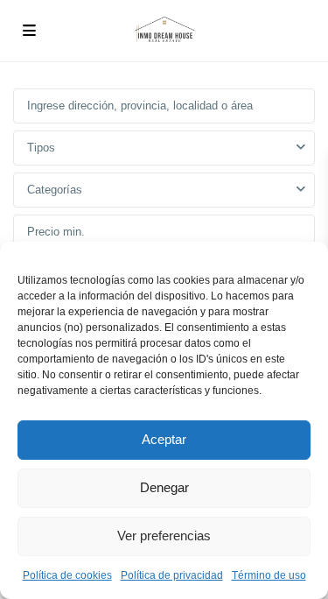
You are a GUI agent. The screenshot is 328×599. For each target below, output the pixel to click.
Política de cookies (67, 575)
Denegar (164, 487)
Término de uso (269, 575)
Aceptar (164, 439)
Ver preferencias (164, 535)
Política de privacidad (172, 575)
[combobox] (164, 148)
